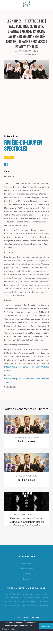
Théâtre (9, 157)
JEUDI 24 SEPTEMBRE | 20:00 (26, 514)
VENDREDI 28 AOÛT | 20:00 (27, 437)
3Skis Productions (28, 617)
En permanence (26, 568)
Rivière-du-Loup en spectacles (23, 146)
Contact (26, 579)
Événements (26, 563)
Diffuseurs (26, 573)
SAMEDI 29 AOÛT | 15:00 (26, 476)
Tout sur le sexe (26, 441)
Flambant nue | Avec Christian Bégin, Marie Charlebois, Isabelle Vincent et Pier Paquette (26, 522)
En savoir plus (8, 629)
